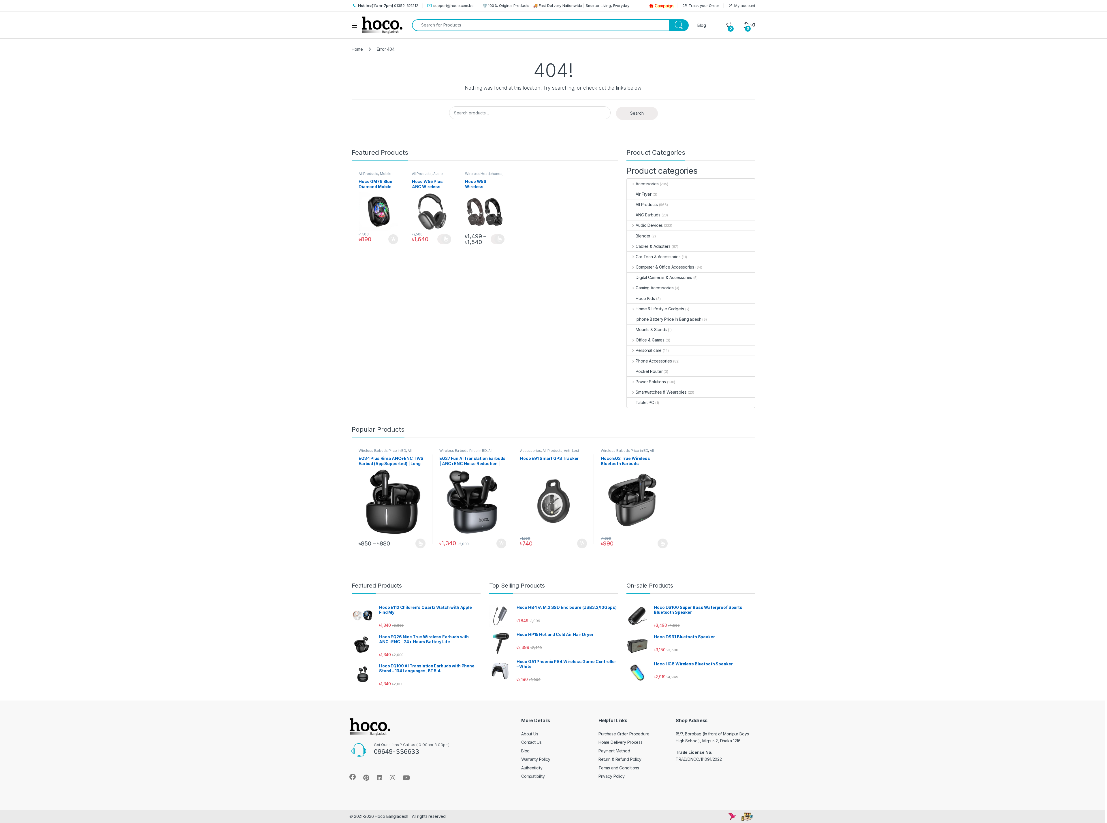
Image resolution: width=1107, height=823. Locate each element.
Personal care (649, 350)
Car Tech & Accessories (658, 256)
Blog (701, 25)
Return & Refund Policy (619, 759)
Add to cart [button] (393, 239)
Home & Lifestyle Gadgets (660, 308)
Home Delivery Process (620, 742)
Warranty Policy (535, 759)
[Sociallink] (352, 777)
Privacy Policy (611, 776)
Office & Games (650, 339)
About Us (529, 733)
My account (744, 5)
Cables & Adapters (653, 246)
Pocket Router (649, 371)
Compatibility (533, 776)
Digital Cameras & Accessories (664, 277)
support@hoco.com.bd (453, 5)
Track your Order (704, 5)
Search (637, 113)
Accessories (647, 183)
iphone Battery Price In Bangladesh (668, 319)
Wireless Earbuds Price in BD (382, 450)
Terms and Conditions (618, 767)
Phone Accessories (654, 360)
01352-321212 (388, 5)
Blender (643, 235)
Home (357, 49)
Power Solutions (651, 381)
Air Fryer (644, 194)
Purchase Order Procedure (623, 733)
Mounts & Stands (651, 329)
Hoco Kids (645, 298)
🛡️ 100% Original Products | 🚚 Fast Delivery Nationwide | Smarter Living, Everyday (556, 5)
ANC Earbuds (648, 214)
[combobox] (540, 25)
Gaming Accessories (654, 287)
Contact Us (531, 742)
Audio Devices (649, 225)
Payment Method (614, 750)
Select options (444, 239)
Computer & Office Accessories (665, 267)
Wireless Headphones (483, 173)
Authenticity (532, 767)
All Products (368, 173)
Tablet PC (645, 402)
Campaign (664, 5)
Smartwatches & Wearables (661, 392)
